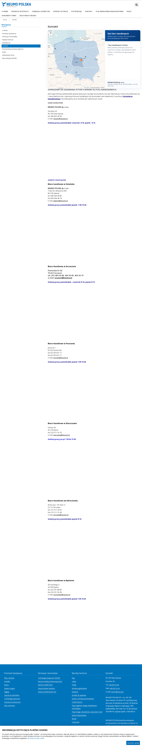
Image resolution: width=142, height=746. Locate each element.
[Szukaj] (136, 4)
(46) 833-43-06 (114, 685)
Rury (73, 678)
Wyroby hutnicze (7, 40)
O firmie (5, 30)
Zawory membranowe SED (47, 692)
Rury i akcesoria (9, 706)
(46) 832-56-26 (115, 688)
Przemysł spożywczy (9, 34)
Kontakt (5, 46)
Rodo (4, 52)
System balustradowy (79, 715)
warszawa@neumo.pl (61, 435)
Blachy (74, 719)
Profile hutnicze (77, 702)
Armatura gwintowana (79, 688)
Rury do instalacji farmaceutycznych (50, 681)
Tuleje (74, 681)
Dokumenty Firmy (8, 55)
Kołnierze (75, 692)
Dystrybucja (6, 43)
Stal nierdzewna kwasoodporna (12, 49)
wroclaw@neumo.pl (60, 515)
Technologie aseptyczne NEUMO (49, 678)
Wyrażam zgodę (133, 743)
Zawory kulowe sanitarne (46, 688)
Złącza (6, 685)
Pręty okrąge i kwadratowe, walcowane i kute (87, 712)
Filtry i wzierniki (9, 678)
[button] (55, 48)
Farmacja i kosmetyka (9, 37)
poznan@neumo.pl (60, 358)
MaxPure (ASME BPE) (45, 685)
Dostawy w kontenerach (12, 702)
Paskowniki (75, 722)
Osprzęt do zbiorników (11, 695)
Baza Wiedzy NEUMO (9, 58)
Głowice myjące (9, 688)
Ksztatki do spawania (79, 695)
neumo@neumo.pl (60, 119)
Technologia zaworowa (12, 699)
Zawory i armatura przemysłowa (83, 699)
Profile (74, 685)
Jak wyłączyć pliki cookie (35, 738)
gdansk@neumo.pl (60, 201)
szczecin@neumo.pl (63, 278)
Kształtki (7, 681)
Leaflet (87, 87)
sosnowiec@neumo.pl (61, 595)
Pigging (6, 692)
